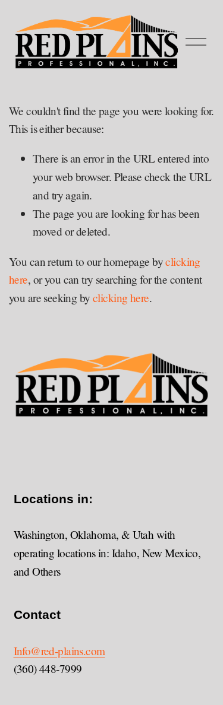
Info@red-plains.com (59, 650)
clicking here (121, 297)
